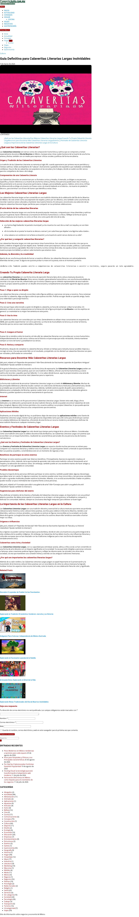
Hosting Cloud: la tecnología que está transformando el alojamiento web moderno (18, 773)
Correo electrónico (8, 722)
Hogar (7, 17)
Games (6, 846)
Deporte (7, 826)
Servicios (7, 892)
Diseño (6, 828)
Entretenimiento (10, 839)
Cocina (11, 19)
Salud (6, 890)
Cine (5, 812)
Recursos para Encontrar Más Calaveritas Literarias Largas (30, 140)
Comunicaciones (10, 817)
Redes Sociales (9, 886)
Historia (7, 852)
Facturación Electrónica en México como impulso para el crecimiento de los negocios (18, 779)
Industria (7, 861)
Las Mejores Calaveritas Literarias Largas (46, 138)
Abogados (8, 792)
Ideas (6, 859)
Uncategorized (9, 908)
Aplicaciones (9, 801)
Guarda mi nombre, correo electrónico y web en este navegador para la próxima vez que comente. (40, 730)
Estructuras (8, 841)
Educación (8, 834)
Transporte (8, 904)
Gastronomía (10, 26)
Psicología (8, 884)
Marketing (8, 866)
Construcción (9, 821)
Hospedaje (8, 857)
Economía (8, 832)
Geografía (8, 850)
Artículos (7, 805)
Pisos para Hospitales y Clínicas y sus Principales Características (18, 758)
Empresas (8, 837)
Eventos (7, 843)
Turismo (7, 906)
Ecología (7, 830)
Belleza (6, 810)
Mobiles (7, 870)
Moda (6, 872)
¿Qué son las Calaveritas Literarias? (17, 138)
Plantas (7, 881)
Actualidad (9, 13)
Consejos (8, 15)
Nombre (4, 718)
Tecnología (8, 899)
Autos (6, 808)
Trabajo (7, 901)
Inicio (6, 10)
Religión (7, 888)
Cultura (3, 53)
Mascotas (7, 868)
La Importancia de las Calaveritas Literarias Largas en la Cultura (33, 143)
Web (1, 726)
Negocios (8, 24)
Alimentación (9, 797)
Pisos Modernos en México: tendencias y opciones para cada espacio (19, 752)
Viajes (6, 21)
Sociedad (7, 897)
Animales (7, 799)
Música (6, 875)
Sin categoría (9, 895)
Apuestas (7, 803)
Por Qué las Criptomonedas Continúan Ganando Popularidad (19, 765)
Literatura (8, 863)
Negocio (7, 877)
